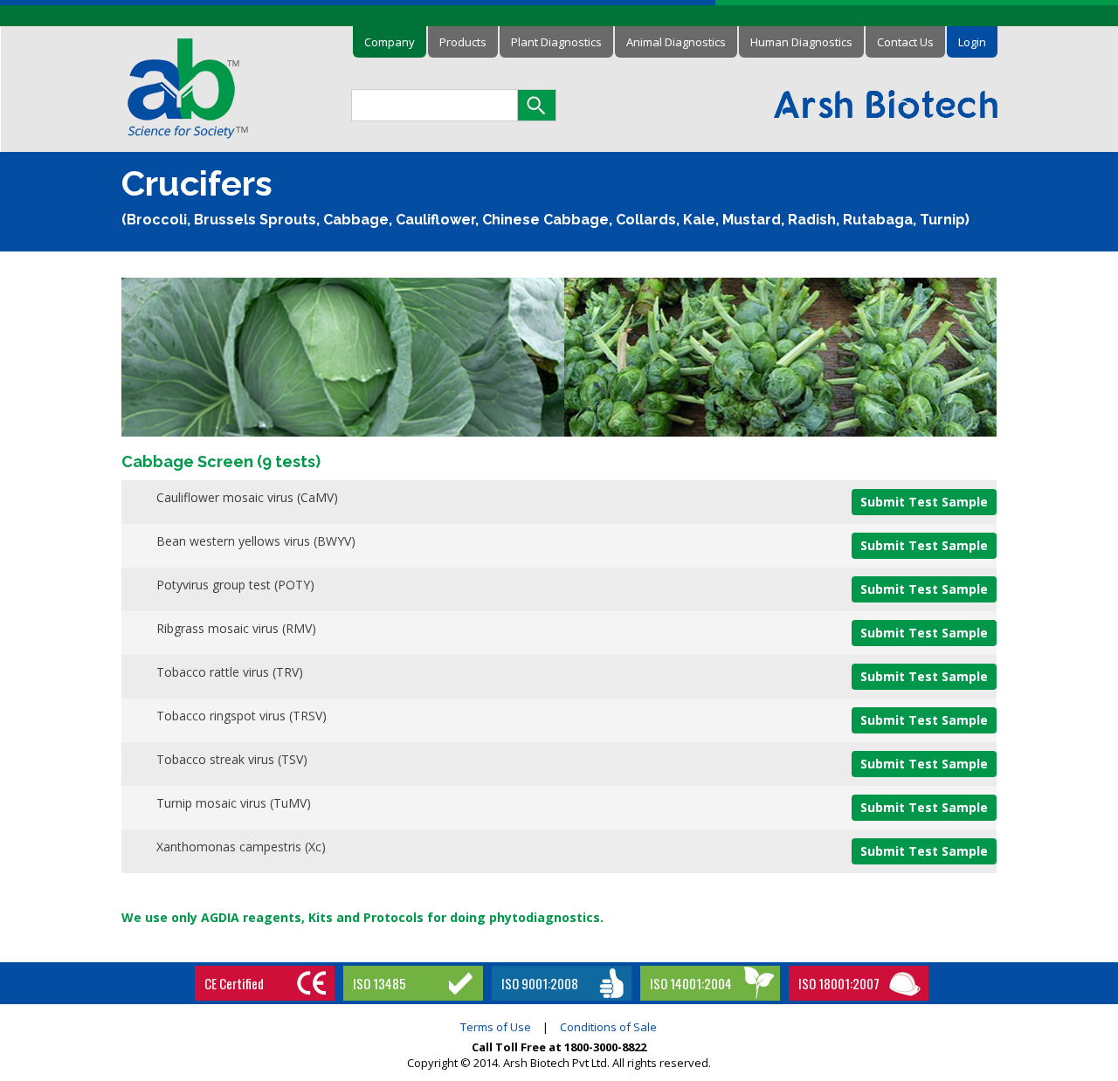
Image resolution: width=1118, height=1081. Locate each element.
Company (389, 42)
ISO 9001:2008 (539, 983)
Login (972, 42)
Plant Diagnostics (556, 42)
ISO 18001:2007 (839, 983)
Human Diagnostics (801, 42)
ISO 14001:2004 (691, 983)
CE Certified (234, 983)
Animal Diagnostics (676, 42)
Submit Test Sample (924, 501)
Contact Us (905, 42)
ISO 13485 (379, 983)
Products (463, 42)
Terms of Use (495, 1027)
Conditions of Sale (608, 1027)
